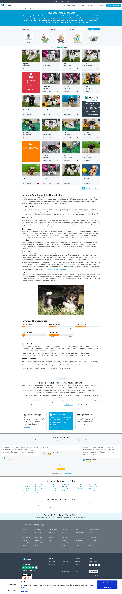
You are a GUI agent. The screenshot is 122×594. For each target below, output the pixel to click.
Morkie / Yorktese (79, 542)
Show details (24, 591)
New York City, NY (80, 488)
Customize (106, 587)
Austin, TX (24, 484)
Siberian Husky (52, 548)
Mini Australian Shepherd (40, 542)
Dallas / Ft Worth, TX (27, 486)
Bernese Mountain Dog (94, 529)
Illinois (90, 503)
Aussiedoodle (38, 529)
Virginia (50, 507)
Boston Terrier (52, 532)
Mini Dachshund (92, 540)
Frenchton (91, 535)
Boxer (63, 532)
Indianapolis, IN (93, 486)
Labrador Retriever (39, 540)
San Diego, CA (65, 490)
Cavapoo (91, 532)
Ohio (90, 505)
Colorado (51, 503)
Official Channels (93, 561)
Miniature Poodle (52, 542)
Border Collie (38, 532)
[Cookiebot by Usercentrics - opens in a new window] (12, 591)
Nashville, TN (65, 488)
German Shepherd (26, 537)
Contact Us (64, 568)
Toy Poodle (78, 548)
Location (68, 571)
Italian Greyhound (93, 537)
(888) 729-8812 (115, 5)
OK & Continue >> (107, 582)
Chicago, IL (78, 484)
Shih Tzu (23, 548)
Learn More (27, 427)
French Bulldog (79, 535)
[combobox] (34, 29)
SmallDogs (28, 43)
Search (94, 29)
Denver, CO (38, 486)
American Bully (25, 529)
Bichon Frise (24, 532)
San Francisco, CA (80, 490)
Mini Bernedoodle (79, 540)
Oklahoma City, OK (93, 488)
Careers (77, 571)
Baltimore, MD (38, 484)
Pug (49, 545)
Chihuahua (24, 535)
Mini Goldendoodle (26, 542)
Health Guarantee (53, 564)
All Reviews (61, 469)
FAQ (63, 564)
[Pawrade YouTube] (99, 565)
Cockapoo (37, 535)
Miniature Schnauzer (66, 542)
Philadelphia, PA (26, 490)
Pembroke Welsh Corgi (93, 542)
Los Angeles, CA (52, 488)
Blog (96, 5)
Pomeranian (24, 545)
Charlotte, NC (65, 484)
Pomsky (37, 545)
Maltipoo (64, 540)
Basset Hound (65, 529)
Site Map (64, 571)
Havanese (78, 537)
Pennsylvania (25, 507)
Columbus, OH (92, 484)
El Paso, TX (64, 486)
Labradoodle (24, 540)
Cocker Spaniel (52, 535)
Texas (36, 507)
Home (23, 8)
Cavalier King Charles (80, 532)
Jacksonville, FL (25, 488)
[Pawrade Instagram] (93, 565)
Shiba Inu (91, 545)
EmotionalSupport (61, 43)
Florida (64, 503)
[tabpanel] (21, 453)
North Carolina (79, 505)
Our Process (81, 5)
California (37, 503)
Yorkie (90, 548)
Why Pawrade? (65, 561)
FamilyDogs (45, 43)
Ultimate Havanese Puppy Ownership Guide (53, 269)
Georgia (77, 503)
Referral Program (79, 574)
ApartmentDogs (93, 43)
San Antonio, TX (52, 490)
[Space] (26, 559)
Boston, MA (51, 484)
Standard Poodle (65, 548)
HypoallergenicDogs (77, 43)
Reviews (101, 5)
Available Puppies (69, 5)
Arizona (24, 503)
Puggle (63, 545)
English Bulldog (65, 535)
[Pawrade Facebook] (90, 565)
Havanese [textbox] (26, 29)
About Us (77, 561)
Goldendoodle (52, 537)
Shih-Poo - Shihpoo (39, 548)
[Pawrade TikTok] (96, 565)
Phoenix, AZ (38, 490)
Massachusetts (25, 505)
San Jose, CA (92, 490)
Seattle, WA (24, 492)
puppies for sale (68, 405)
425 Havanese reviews (67, 473)
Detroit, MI (51, 486)
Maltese (50, 540)
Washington (65, 507)
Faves (90, 5)
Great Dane (64, 537)
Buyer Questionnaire (53, 568)
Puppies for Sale (28, 8)
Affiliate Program (79, 568)
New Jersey (51, 505)
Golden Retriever (38, 537)
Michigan (37, 505)
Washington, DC (39, 492)
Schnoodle (78, 545)
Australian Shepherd (53, 529)
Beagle (77, 529)
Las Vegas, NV (38, 488)
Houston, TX (78, 486)
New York (64, 505)
